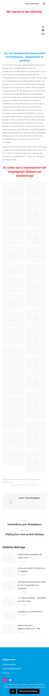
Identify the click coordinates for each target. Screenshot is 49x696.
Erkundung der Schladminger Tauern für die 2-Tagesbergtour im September (32, 585)
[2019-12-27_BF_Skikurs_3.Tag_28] (13, 254)
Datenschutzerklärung (28, 691)
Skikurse (5, 482)
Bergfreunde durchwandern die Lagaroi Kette (30, 556)
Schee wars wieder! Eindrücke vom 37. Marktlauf (31, 569)
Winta (11, 482)
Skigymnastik (36, 479)
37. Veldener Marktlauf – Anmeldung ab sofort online (32, 599)
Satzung (5, 673)
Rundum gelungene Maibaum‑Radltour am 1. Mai (29, 627)
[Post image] (8, 558)
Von (18, 485)
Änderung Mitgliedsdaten (11, 669)
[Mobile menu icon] (44, 3)
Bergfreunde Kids (25, 479)
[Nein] (46, 689)
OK (13, 691)
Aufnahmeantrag (9, 664)
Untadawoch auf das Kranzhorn (30, 612)
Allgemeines (14, 479)
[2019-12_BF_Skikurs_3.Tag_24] (13, 236)
